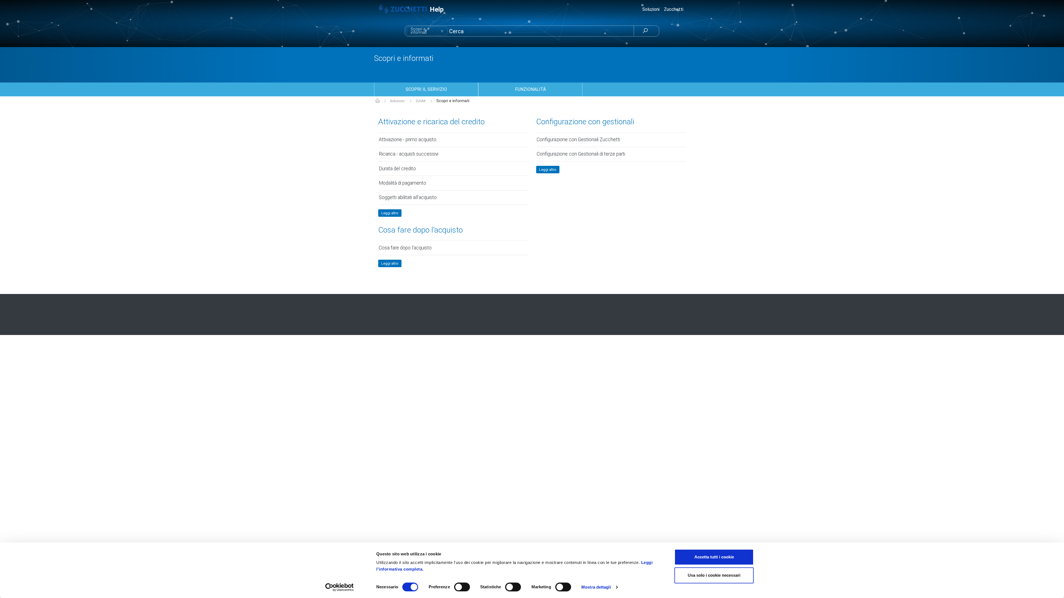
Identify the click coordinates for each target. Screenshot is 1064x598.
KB (377, 101)
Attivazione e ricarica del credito (431, 122)
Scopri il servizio (426, 89)
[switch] (462, 586)
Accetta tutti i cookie (714, 557)
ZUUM (420, 101)
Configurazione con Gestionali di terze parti (581, 154)
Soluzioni (397, 101)
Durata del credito (397, 168)
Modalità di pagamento (402, 183)
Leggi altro (389, 213)
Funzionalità (530, 89)
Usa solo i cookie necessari (714, 575)
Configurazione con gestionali (585, 122)
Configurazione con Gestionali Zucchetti (578, 139)
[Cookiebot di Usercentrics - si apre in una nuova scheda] (339, 587)
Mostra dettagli (596, 587)
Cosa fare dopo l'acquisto (420, 230)
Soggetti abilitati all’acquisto (408, 197)
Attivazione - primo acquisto (407, 139)
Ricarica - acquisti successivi (408, 154)
